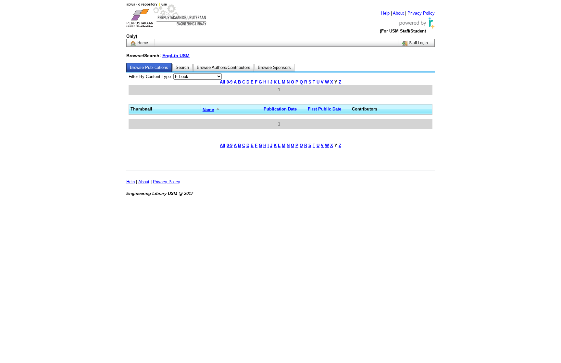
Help (385, 13)
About (398, 13)
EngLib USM (176, 55)
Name (208, 109)
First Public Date (324, 109)
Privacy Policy (421, 13)
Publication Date (280, 109)
